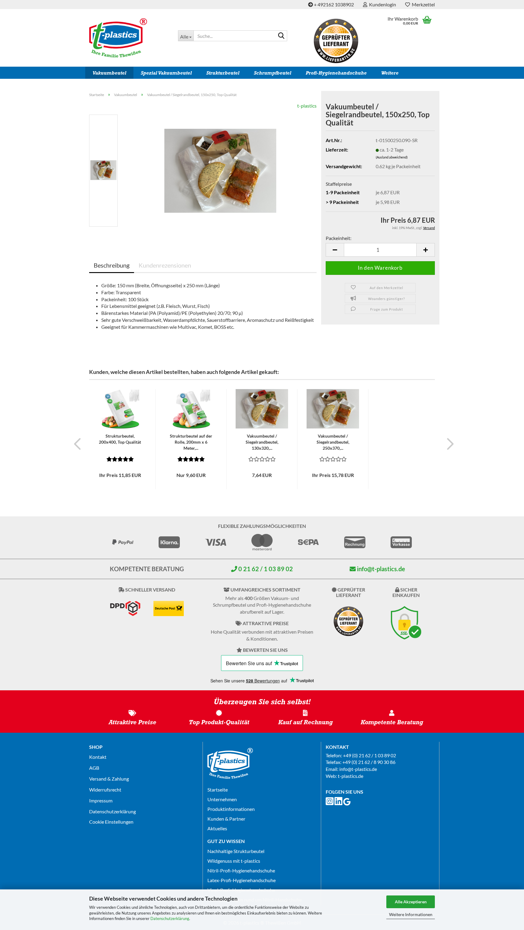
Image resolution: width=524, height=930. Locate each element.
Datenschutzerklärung (169, 918)
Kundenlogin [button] (381, 4)
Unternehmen (222, 799)
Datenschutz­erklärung (112, 811)
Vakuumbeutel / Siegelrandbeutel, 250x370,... (333, 442)
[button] (335, 250)
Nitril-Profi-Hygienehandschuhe (241, 870)
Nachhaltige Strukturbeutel (235, 851)
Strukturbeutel (222, 73)
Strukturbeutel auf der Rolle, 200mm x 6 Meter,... (191, 442)
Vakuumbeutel (109, 73)
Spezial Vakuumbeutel (166, 73)
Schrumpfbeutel (272, 73)
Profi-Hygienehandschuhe (336, 73)
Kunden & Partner (226, 819)
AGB (94, 768)
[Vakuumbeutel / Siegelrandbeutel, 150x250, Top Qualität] (220, 170)
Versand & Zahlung (109, 779)
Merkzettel (422, 4)
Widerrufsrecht (105, 789)
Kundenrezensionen (165, 265)
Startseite (217, 789)
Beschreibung (111, 265)
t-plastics (307, 105)
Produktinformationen (231, 809)
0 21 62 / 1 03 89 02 (265, 568)
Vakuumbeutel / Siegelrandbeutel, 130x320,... (262, 442)
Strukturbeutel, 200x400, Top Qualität (120, 439)
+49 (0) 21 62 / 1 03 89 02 (369, 755)
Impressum (101, 800)
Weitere (389, 73)
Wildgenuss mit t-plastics (233, 861)
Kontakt (97, 757)
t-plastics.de (350, 776)
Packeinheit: (338, 238)
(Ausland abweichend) (392, 157)
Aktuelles (217, 828)
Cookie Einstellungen (111, 822)
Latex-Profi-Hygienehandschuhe (241, 880)
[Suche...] (281, 36)
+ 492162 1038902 (333, 4)
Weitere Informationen (410, 914)
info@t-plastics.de (380, 568)
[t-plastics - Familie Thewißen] (129, 38)
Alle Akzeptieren (411, 901)
